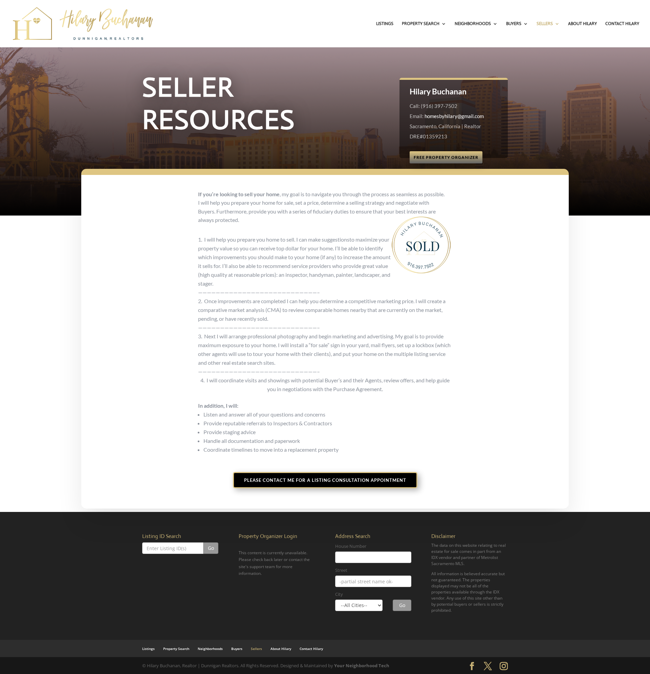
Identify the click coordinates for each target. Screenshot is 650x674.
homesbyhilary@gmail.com (454, 116)
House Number (350, 546)
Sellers (545, 23)
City (339, 594)
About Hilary (582, 23)
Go (211, 548)
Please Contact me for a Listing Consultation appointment (325, 480)
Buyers (513, 23)
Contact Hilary (622, 23)
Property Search (420, 23)
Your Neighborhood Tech (361, 665)
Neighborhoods (473, 23)
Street (341, 570)
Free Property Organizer (446, 157)
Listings (384, 23)
